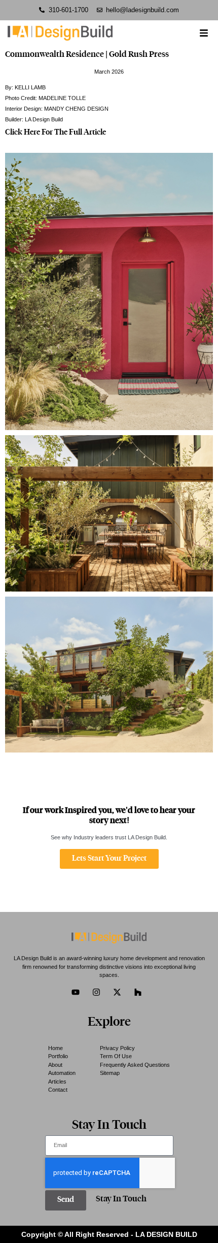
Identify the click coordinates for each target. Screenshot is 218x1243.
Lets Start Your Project (109, 859)
